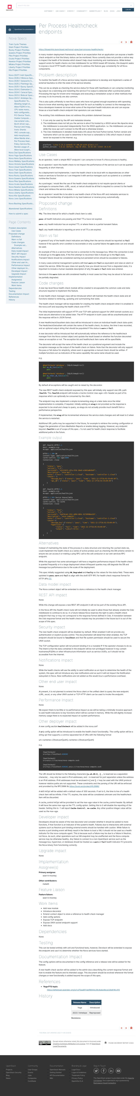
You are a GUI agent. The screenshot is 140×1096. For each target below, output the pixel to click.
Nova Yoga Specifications (20, 155)
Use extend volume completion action (31, 121)
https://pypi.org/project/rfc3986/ (84, 786)
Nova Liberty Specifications (21, 193)
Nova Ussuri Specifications (21, 167)
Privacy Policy (77, 1078)
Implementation (16, 277)
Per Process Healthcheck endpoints (30, 141)
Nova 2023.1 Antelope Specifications (25, 98)
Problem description (18, 228)
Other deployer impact (21, 268)
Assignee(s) (16, 279)
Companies (32, 1078)
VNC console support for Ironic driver (30, 132)
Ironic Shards (20, 129)
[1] (50, 578)
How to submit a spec (18, 213)
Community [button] (81, 11)
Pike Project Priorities (18, 56)
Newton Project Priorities (20, 61)
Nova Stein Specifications (20, 172)
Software (48, 11)
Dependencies (15, 288)
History (12, 299)
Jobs (30, 1075)
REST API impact (19, 254)
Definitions (16, 236)
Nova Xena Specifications (20, 158)
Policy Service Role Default (26, 144)
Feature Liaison (18, 282)
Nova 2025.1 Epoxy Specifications (24, 86)
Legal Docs (76, 1070)
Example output (21, 245)
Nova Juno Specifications (20, 198)
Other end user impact (21, 262)
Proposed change (17, 234)
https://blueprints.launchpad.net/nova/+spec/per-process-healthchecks (71, 49)
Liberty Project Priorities (19, 67)
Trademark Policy (78, 1075)
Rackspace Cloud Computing (105, 1083)
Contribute (32, 1081)
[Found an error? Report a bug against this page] (131, 42)
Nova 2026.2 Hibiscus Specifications (25, 78)
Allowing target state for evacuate (29, 104)
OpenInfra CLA (77, 1081)
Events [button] (70, 11)
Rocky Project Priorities (19, 50)
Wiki (51, 1078)
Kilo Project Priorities (18, 70)
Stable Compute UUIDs (24, 118)
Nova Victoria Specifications (21, 164)
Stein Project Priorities (18, 47)
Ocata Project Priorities (19, 58)
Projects (9, 1070)
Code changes (17, 242)
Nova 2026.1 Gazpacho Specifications (26, 81)
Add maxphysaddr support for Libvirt (31, 135)
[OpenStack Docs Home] (10, 29)
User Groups (32, 1070)
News (8, 1078)
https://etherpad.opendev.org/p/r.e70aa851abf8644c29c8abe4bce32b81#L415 (83, 990)
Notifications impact (20, 259)
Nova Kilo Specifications (19, 195)
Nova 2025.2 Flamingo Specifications (25, 84)
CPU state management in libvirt (28, 109)
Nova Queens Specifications (21, 178)
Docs (112, 11)
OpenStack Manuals (57, 1070)
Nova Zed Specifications (20, 152)
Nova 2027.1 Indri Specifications (23, 75)
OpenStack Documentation (23, 29)
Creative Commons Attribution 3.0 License (69, 1044)
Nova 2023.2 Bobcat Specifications (24, 95)
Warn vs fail (16, 239)
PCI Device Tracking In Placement (29, 115)
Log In (128, 10)
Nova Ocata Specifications (21, 184)
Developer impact (19, 271)
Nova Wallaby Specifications (21, 161)
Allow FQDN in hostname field (27, 106)
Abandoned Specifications (20, 208)
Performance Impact (20, 265)
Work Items (16, 285)
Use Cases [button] (60, 11)
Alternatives (16, 248)
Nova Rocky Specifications (21, 175)
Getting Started (55, 1072)
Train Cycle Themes (17, 44)
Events (30, 1072)
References (14, 297)
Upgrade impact (18, 274)
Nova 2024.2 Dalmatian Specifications (26, 89)
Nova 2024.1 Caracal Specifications (25, 92)
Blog (106, 11)
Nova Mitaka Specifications (21, 190)
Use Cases (16, 231)
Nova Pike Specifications (20, 181)
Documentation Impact (19, 294)
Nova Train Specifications (20, 170)
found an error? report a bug (121, 1043)
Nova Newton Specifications (21, 187)
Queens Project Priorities (20, 53)
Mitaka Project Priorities (19, 64)
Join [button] (118, 11)
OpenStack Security (13, 1072)
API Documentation (57, 1075)
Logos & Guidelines (79, 1072)
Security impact (18, 256)
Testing (12, 291)
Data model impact (19, 251)
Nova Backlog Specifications (21, 203)
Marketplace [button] (94, 11)
